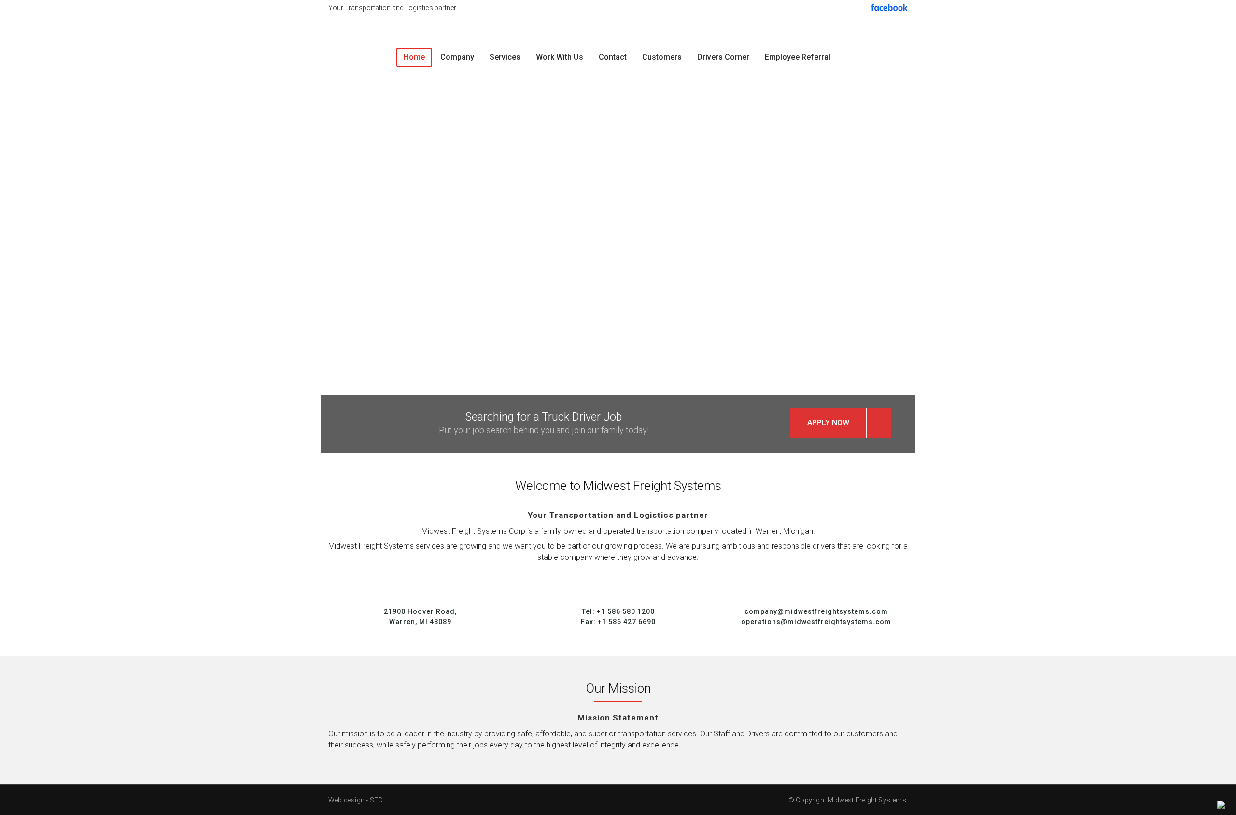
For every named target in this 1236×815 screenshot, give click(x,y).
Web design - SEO (355, 800)
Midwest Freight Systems (868, 800)
